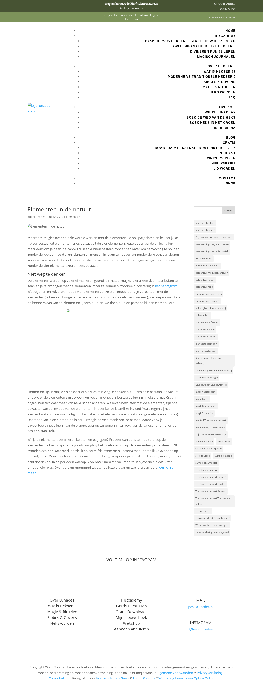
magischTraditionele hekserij (210, 420)
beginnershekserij (205, 230)
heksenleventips (204, 286)
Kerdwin (102, 678)
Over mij (227, 107)
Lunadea (39, 217)
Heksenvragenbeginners (208, 293)
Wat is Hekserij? (62, 606)
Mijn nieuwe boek (131, 617)
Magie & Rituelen (219, 87)
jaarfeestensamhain (206, 343)
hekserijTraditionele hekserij (210, 308)
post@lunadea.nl (200, 606)
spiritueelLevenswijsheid (208, 448)
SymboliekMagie (223, 455)
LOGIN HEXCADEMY (222, 17)
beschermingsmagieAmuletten (212, 244)
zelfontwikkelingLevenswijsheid (212, 532)
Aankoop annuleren (131, 629)
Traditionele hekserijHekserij (210, 477)
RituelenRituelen (204, 441)
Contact (227, 178)
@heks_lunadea (201, 629)
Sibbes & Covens (219, 81)
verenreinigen (202, 511)
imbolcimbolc (202, 315)
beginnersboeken (204, 223)
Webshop (131, 623)
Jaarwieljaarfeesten (205, 350)
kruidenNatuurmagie (206, 377)
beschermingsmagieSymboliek (211, 251)
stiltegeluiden (202, 455)
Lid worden (224, 168)
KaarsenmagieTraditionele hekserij (209, 360)
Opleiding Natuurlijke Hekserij (204, 46)
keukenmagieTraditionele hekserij (213, 370)
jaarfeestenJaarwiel (205, 336)
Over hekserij (221, 66)
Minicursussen (221, 158)
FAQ (232, 97)
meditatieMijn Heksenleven (210, 427)
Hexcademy (224, 36)
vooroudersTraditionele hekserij (212, 518)
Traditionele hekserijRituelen (210, 491)
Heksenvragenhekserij (207, 301)
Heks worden (222, 92)
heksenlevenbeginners (207, 265)
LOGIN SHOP (227, 9)
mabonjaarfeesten (205, 391)
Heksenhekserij (203, 258)
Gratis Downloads (131, 611)
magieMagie (202, 399)
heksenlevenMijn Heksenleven (211, 272)
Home (230, 30)
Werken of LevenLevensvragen (211, 525)
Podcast (227, 153)
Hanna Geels (119, 678)
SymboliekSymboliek (206, 462)
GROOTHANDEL (224, 3)
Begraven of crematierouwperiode (213, 237)
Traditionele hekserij (206, 470)
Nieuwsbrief (223, 163)
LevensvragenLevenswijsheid (211, 384)
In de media (224, 127)
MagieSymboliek (204, 413)
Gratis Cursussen (131, 606)
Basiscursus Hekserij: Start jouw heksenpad (190, 41)
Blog (230, 137)
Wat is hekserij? (219, 71)
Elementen (73, 217)
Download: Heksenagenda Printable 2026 (195, 147)
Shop (230, 183)
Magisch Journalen (216, 56)
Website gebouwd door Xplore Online (186, 678)
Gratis (229, 142)
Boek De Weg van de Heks (211, 117)
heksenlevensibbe (205, 279)
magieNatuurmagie (205, 406)
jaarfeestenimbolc (205, 329)
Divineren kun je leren (212, 51)
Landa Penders (144, 678)
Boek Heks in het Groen (212, 122)
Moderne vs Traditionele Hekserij (201, 76)
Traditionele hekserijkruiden (210, 484)
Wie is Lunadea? (220, 112)
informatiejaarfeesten (207, 322)
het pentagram (166, 286)
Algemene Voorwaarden (175, 672)
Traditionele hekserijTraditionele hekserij (212, 501)
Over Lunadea (62, 600)
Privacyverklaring (210, 672)
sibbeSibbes (224, 441)
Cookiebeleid (58, 678)
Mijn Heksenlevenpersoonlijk (210, 434)
